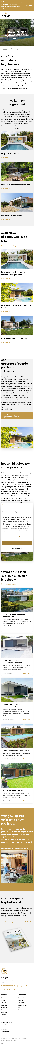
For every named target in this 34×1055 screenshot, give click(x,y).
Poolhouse (4, 1007)
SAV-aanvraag (5, 1032)
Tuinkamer (4, 1010)
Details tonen (23, 537)
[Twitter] (9, 989)
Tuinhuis (3, 998)
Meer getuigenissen (8, 584)
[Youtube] (14, 989)
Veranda (4, 1012)
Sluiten (28, 5)
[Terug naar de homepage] (6, 15)
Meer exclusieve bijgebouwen (11, 246)
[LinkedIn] (12, 989)
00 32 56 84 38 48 (9, 986)
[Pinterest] (4, 989)
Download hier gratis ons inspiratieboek (16, 922)
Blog (19, 1007)
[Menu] (32, 14)
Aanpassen (16, 548)
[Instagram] (7, 989)
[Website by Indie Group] (2, 1043)
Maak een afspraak (10, 9)
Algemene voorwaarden (9, 1040)
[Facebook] (2, 989)
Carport (3, 1000)
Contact (4, 1029)
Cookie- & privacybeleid (19, 1038)
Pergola (3, 1015)
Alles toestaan (17, 543)
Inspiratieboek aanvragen (5, 1026)
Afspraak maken (6, 1022)
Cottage (4, 1005)
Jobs (19, 1010)
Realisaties (21, 998)
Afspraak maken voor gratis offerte (14, 848)
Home (5, 49)
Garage (3, 1003)
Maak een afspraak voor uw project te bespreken (14, 416)
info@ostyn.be (23, 986)
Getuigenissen (22, 1005)
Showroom (21, 1003)
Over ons (21, 1000)
